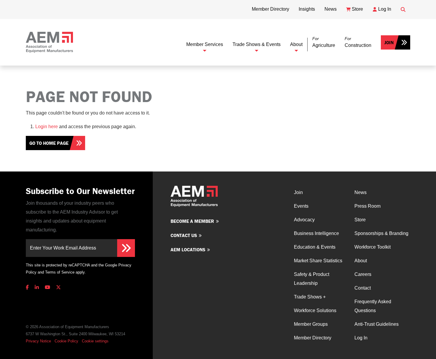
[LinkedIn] (36, 287)
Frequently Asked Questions (372, 306)
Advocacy (304, 219)
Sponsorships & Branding (381, 233)
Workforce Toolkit (372, 247)
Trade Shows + (310, 296)
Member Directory (312, 337)
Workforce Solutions (315, 310)
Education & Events (314, 247)
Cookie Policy (66, 341)
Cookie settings (95, 341)
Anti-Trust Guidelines (376, 324)
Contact (362, 287)
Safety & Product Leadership (311, 279)
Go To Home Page (49, 143)
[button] (324, 42)
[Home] (49, 42)
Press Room (367, 206)
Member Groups (311, 324)
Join (389, 42)
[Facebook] (28, 287)
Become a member (192, 221)
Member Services (204, 44)
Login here (46, 126)
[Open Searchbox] (403, 9)
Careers (362, 274)
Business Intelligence (316, 233)
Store (360, 219)
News (360, 192)
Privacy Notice (38, 341)
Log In (360, 337)
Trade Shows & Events (257, 44)
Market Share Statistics (318, 260)
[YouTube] (47, 287)
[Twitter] (58, 287)
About (296, 44)
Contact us (184, 235)
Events (301, 206)
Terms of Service (59, 272)
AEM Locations (188, 249)
